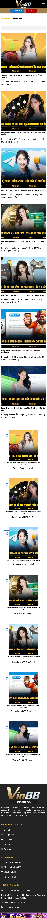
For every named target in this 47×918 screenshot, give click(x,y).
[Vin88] (23, 4)
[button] (43, 4)
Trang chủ (6, 19)
